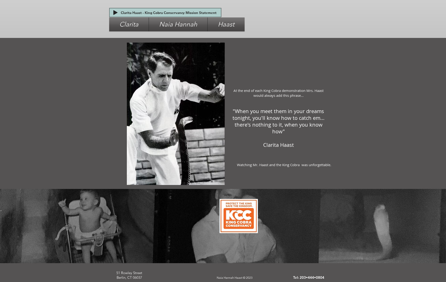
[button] (129, 24)
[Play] (115, 12)
